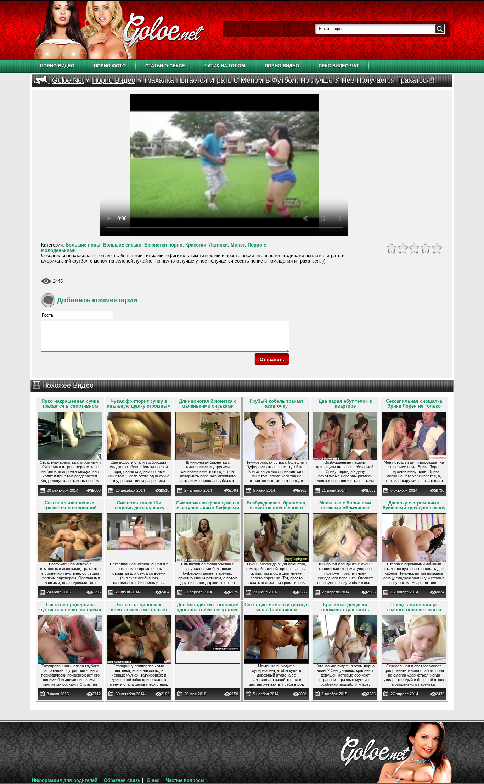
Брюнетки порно (163, 245)
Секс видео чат (339, 65)
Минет (238, 245)
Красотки (195, 245)
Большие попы (83, 245)
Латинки (218, 245)
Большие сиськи (122, 245)
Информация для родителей (64, 780)
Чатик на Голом (224, 65)
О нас (153, 780)
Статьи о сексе (165, 65)
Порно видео (57, 65)
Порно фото (110, 65)
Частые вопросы (185, 780)
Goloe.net (68, 80)
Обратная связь (122, 780)
